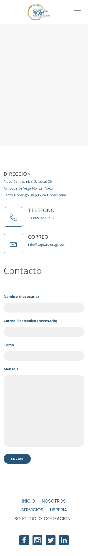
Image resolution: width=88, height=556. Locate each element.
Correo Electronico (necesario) (30, 320)
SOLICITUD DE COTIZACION (43, 519)
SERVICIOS (32, 510)
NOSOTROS (54, 501)
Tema (9, 345)
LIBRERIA (58, 510)
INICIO (28, 501)
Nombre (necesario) (21, 296)
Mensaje (11, 369)
